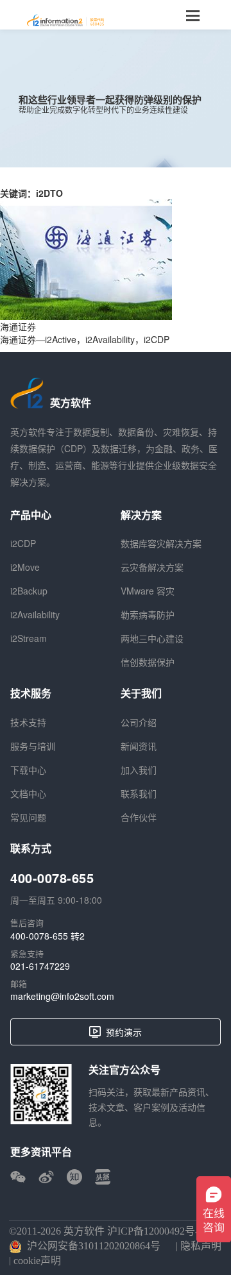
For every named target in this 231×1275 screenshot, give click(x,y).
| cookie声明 (35, 1260)
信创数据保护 (148, 661)
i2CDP (23, 543)
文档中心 (28, 793)
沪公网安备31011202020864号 (93, 1245)
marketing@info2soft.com (62, 996)
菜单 (192, 14)
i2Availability (35, 614)
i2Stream (28, 638)
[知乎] (74, 1177)
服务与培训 (32, 745)
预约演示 (124, 1032)
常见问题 (28, 817)
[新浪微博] (46, 1177)
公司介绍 (139, 722)
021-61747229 (40, 965)
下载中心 (28, 769)
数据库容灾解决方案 (161, 543)
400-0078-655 (52, 878)
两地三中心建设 (152, 638)
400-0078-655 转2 (47, 935)
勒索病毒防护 (148, 614)
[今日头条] (102, 1177)
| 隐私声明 (197, 1245)
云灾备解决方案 (152, 567)
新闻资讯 (139, 745)
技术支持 (28, 722)
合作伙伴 (139, 817)
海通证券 (18, 326)
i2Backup (28, 590)
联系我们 (139, 793)
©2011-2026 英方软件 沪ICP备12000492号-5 (106, 1231)
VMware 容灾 (148, 590)
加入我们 (139, 769)
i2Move (25, 567)
